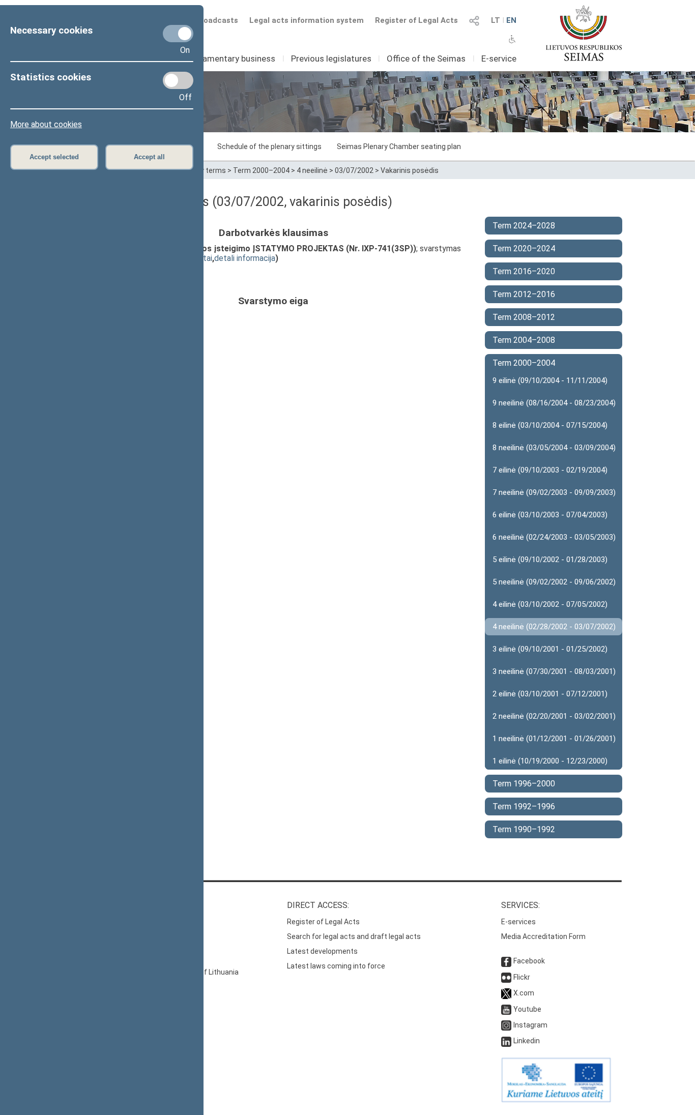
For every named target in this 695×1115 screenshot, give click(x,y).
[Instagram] (506, 1025)
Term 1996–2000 (524, 783)
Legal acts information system (306, 20)
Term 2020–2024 (524, 248)
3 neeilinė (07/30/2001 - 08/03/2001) (554, 671)
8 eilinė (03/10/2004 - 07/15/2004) (550, 425)
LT (495, 20)
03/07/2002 (354, 170)
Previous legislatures (331, 58)
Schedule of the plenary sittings (269, 146)
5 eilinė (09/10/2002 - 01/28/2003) (550, 559)
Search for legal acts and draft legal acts (354, 936)
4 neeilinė (312, 170)
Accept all (149, 157)
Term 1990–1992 (524, 829)
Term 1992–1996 (524, 806)
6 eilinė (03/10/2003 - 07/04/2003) (550, 514)
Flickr (521, 977)
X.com (523, 993)
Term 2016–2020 (524, 271)
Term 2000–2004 (261, 170)
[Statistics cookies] (178, 80)
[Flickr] (506, 977)
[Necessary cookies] (178, 33)
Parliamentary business (230, 58)
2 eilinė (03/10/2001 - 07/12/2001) (550, 693)
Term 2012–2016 (524, 294)
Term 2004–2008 (524, 340)
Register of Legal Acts (416, 20)
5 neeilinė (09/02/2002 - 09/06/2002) (554, 581)
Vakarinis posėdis (410, 170)
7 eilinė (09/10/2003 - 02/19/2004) (550, 470)
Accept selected (54, 157)
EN (511, 20)
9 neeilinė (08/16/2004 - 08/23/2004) (554, 402)
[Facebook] (506, 961)
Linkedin (526, 1041)
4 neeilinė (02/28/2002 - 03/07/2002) (554, 626)
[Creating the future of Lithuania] (556, 1100)
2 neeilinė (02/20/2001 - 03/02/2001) (554, 716)
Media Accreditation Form (543, 936)
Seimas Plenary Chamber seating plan (399, 146)
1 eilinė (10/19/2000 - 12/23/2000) (550, 761)
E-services (518, 922)
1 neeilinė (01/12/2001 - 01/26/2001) (554, 738)
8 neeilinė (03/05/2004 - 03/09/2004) (554, 447)
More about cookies (46, 124)
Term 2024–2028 (524, 225)
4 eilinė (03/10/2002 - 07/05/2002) (550, 604)
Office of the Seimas (426, 58)
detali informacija (244, 258)
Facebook (529, 961)
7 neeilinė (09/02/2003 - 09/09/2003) (554, 492)
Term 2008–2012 (524, 317)
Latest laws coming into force (336, 966)
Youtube (527, 1009)
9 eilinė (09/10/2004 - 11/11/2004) (550, 380)
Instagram (530, 1025)
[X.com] (506, 993)
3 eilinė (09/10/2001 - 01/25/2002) (550, 649)
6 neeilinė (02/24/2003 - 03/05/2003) (554, 537)
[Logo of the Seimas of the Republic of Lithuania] (583, 33)
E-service (498, 58)
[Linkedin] (506, 1041)
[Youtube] (506, 1009)
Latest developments (322, 951)
